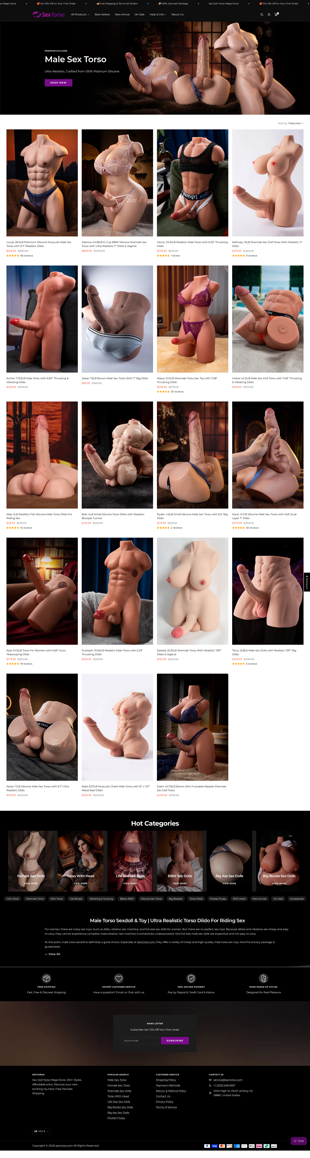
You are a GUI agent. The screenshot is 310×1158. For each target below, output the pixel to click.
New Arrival (122, 14)
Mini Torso (57, 898)
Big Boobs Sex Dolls (120, 1107)
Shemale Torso (35, 898)
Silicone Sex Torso (151, 898)
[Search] (262, 14)
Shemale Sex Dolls (119, 1090)
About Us (177, 14)
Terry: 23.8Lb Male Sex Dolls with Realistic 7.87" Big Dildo (264, 652)
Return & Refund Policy (171, 1090)
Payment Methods (168, 1085)
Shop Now (58, 82)
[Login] (269, 14)
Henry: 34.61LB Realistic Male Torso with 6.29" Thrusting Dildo (192, 244)
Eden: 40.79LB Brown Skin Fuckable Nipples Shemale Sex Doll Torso (191, 788)
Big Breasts (175, 898)
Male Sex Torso (117, 1079)
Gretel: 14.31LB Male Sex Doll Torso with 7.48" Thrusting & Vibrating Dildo (267, 380)
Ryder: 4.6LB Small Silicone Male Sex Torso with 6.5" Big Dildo (192, 516)
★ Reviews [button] (307, 582)
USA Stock (12, 898)
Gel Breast (76, 898)
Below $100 (127, 898)
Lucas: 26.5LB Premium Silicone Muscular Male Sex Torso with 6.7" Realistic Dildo (39, 244)
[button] (64, 1127)
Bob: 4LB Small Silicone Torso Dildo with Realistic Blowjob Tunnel (113, 516)
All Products (79, 14)
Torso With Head (118, 1096)
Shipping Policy (166, 1079)
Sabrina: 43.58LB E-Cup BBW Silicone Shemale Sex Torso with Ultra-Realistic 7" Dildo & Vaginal (114, 244)
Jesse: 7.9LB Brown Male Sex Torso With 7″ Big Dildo (115, 378)
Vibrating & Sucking (101, 898)
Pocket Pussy (218, 898)
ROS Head (239, 898)
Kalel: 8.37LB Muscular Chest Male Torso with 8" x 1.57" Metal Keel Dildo (116, 788)
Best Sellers (102, 14)
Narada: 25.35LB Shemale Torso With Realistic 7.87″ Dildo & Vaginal (189, 652)
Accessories (297, 898)
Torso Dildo (196, 898)
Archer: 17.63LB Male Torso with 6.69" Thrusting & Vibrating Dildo (37, 380)
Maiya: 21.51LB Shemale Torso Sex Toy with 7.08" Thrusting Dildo (187, 380)
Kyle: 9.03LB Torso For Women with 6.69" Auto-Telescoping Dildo (36, 652)
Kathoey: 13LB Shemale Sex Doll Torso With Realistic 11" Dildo (267, 244)
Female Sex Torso (119, 1085)
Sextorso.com (146, 942)
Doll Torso (44, 1079)
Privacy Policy (164, 1101)
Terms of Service (166, 1107)
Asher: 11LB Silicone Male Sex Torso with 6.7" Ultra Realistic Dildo (37, 788)
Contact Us (163, 1096)
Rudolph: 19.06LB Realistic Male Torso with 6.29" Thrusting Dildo (112, 652)
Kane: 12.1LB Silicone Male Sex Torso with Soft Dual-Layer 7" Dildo (264, 516)
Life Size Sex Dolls (119, 1101)
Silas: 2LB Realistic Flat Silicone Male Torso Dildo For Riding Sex (39, 516)
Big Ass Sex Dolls (118, 1112)
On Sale (140, 14)
